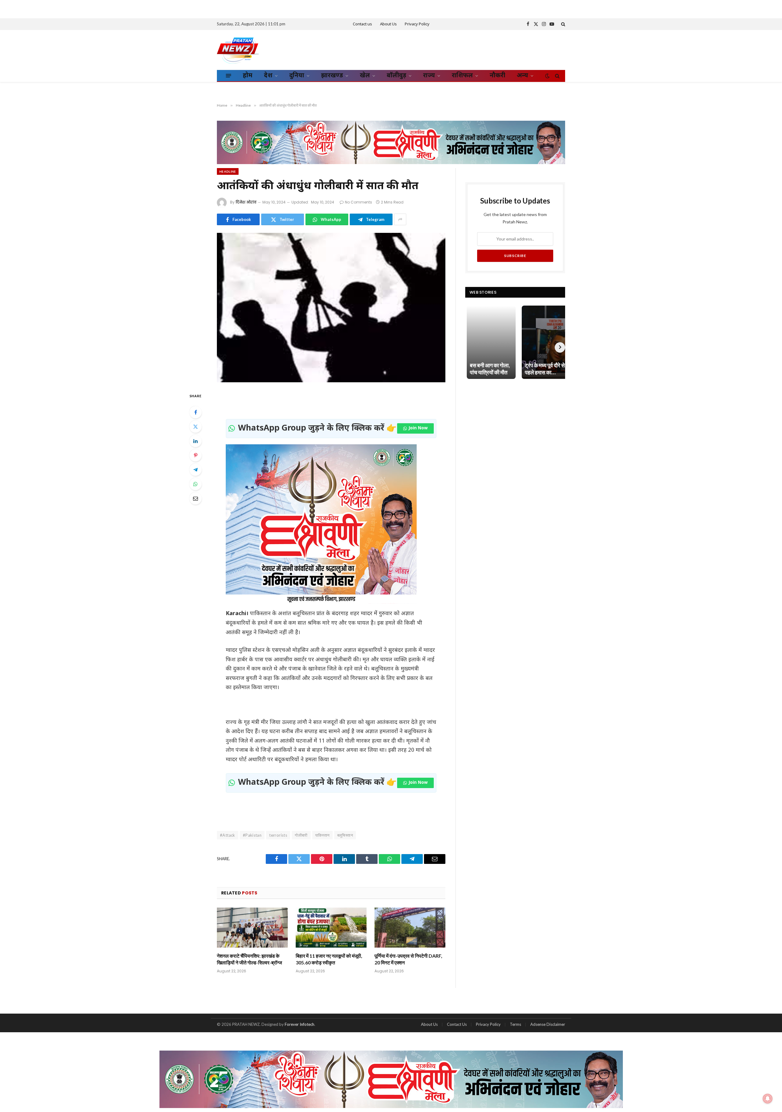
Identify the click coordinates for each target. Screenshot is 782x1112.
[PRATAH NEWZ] (238, 50)
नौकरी (497, 76)
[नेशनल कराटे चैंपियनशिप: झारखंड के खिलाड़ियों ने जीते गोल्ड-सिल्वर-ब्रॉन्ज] (252, 928)
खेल (365, 76)
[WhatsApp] (195, 484)
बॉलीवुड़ (396, 76)
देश (268, 76)
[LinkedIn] (195, 441)
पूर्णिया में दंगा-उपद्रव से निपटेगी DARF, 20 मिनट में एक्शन (408, 959)
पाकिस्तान (322, 835)
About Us (388, 24)
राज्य (429, 76)
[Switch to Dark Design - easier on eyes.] (547, 75)
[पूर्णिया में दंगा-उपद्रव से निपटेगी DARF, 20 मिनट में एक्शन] (410, 928)
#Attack (227, 835)
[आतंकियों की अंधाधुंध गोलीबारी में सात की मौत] (331, 307)
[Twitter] (195, 426)
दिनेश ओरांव (246, 202)
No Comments (358, 202)
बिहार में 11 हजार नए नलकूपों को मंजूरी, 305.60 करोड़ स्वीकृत (329, 959)
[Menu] (228, 75)
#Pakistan (252, 835)
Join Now (418, 428)
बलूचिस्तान (345, 835)
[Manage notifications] (768, 1098)
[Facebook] (195, 412)
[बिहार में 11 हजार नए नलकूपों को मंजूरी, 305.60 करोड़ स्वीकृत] (331, 928)
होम (247, 76)
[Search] (562, 24)
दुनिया (296, 76)
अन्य (522, 76)
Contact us (362, 24)
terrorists (278, 835)
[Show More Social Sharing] (400, 219)
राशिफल (462, 76)
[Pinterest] (195, 455)
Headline (227, 171)
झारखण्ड (332, 76)
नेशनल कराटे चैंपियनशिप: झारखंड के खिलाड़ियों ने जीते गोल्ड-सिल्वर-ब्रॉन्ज (249, 959)
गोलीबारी (301, 835)
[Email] (195, 498)
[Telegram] (195, 470)
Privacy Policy (417, 24)
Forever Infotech (299, 1024)
